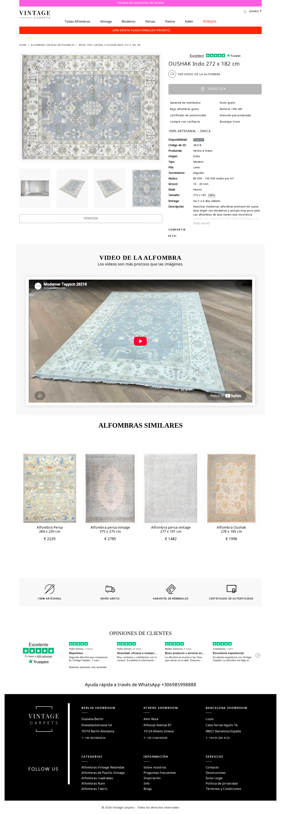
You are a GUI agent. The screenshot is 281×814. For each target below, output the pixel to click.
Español (254, 11)
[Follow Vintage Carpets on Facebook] (36, 778)
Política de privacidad (222, 783)
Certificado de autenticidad (188, 115)
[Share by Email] (209, 229)
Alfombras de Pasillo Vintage (103, 773)
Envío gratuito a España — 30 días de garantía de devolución (140, 3)
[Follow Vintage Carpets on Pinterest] (46, 778)
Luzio (210, 719)
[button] (43, 515)
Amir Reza (151, 719)
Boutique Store (230, 121)
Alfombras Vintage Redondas (102, 767)
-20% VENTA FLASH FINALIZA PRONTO (140, 30)
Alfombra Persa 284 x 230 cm (50, 529)
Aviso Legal (214, 778)
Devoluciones (216, 773)
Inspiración (152, 778)
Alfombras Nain (93, 783)
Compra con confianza (185, 121)
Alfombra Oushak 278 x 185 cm (231, 529)
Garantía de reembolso (185, 102)
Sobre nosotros (155, 767)
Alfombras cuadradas (97, 778)
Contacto (212, 767)
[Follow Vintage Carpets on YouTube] (41, 778)
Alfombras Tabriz (94, 789)
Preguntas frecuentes (160, 773)
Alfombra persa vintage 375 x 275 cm (110, 529)
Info (147, 783)
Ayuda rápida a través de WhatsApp (123, 684)
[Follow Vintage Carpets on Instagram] (50, 778)
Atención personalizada (235, 115)
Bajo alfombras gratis (184, 109)
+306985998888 (179, 684)
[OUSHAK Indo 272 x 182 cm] (34, 188)
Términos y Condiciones (223, 789)
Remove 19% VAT (231, 109)
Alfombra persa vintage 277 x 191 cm (171, 529)
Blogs (148, 789)
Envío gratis (227, 102)
